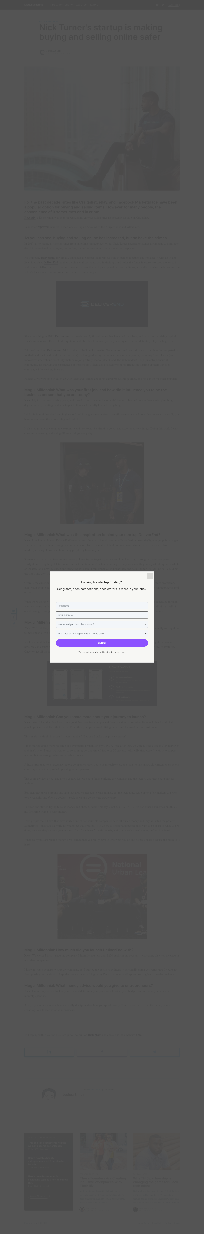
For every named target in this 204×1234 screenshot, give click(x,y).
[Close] (150, 576)
